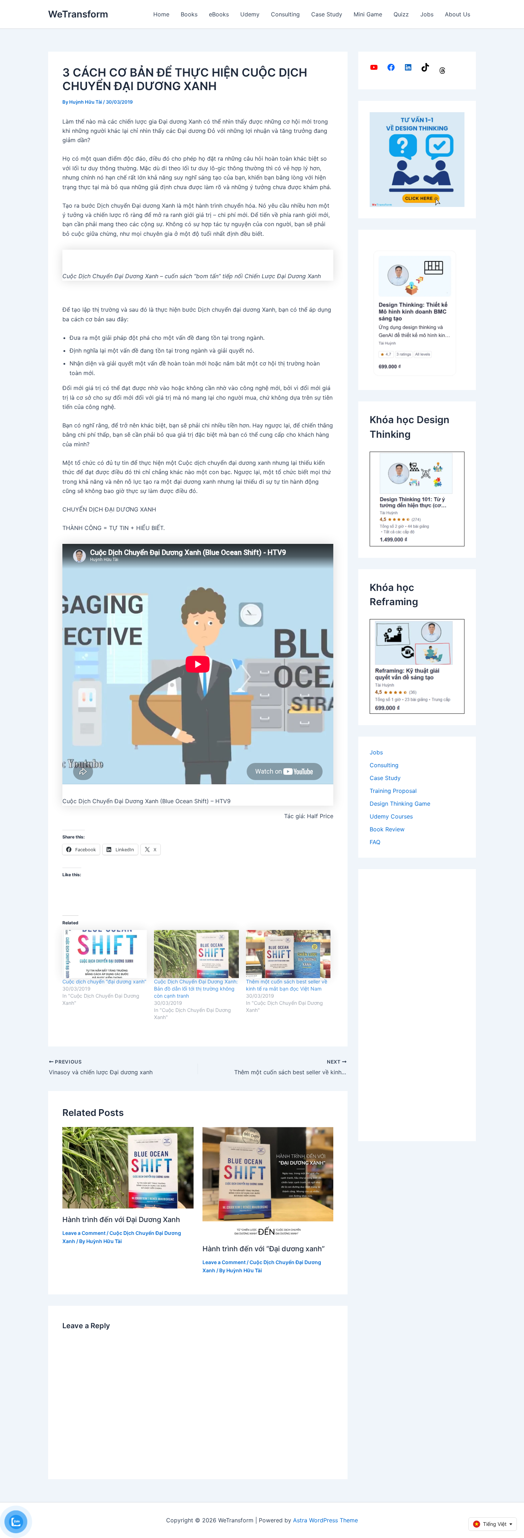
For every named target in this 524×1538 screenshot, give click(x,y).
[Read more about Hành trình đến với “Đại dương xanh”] (268, 1181)
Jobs (426, 14)
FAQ (375, 842)
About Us (457, 14)
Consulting (285, 14)
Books (189, 14)
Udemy (250, 14)
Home (161, 14)
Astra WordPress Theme (325, 1520)
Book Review (387, 829)
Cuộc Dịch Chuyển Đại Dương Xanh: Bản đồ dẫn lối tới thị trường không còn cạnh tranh (196, 988)
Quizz (401, 14)
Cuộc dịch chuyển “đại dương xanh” (104, 981)
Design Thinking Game (400, 803)
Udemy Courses (391, 816)
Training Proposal (393, 790)
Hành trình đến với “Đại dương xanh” (263, 1249)
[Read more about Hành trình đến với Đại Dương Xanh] (128, 1167)
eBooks (219, 14)
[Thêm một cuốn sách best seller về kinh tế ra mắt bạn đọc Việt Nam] (288, 954)
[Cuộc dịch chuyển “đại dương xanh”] (104, 954)
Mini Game (368, 14)
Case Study (326, 14)
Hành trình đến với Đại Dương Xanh (121, 1219)
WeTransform (78, 14)
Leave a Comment (84, 1233)
